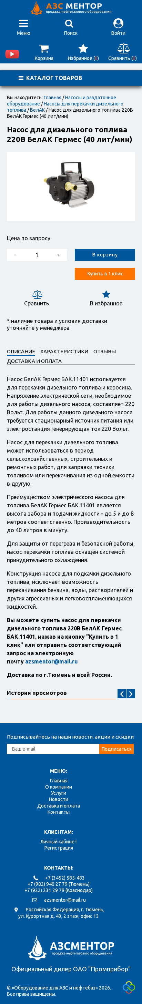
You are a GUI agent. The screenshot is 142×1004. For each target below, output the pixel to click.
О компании (58, 787)
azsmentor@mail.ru (65, 900)
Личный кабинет (58, 841)
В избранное (106, 303)
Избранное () (83, 58)
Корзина (44, 58)
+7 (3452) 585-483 (65, 878)
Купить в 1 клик (105, 273)
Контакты (59, 812)
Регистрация (58, 848)
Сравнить (36, 303)
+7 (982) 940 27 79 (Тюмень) (59, 884)
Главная (52, 97)
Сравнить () (122, 58)
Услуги (58, 793)
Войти (118, 33)
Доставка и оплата (58, 806)
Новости (58, 799)
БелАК (37, 110)
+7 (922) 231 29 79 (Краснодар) (58, 890)
